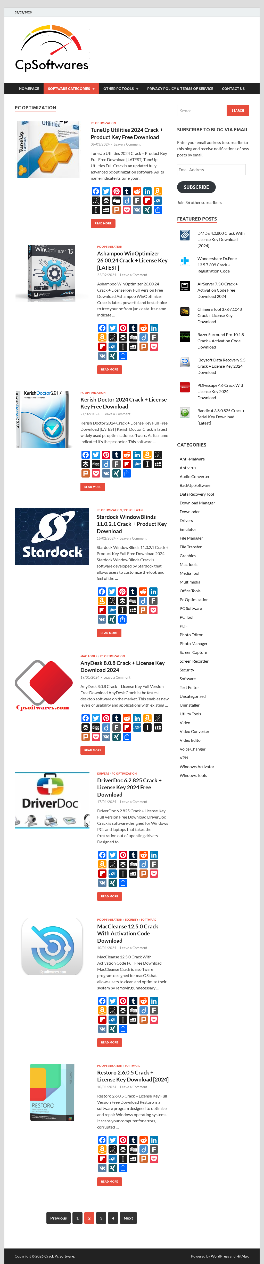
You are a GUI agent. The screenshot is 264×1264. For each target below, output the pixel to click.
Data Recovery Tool (197, 493)
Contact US (233, 89)
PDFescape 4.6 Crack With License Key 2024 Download (220, 391)
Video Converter (194, 731)
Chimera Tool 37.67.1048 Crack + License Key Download (219, 315)
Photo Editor (191, 634)
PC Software (134, 510)
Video (185, 722)
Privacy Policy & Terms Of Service (180, 89)
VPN (184, 757)
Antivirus (188, 467)
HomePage (29, 89)
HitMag (242, 1256)
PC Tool (186, 617)
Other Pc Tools (118, 89)
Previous (58, 1217)
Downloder (190, 511)
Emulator (188, 529)
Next (128, 1217)
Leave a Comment (127, 144)
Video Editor (191, 740)
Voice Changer (192, 748)
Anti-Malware (192, 458)
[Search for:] (213, 110)
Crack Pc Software (59, 1256)
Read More (101, 222)
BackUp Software (195, 485)
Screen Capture (193, 652)
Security (131, 919)
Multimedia (190, 581)
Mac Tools (88, 656)
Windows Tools (193, 775)
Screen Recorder (194, 661)
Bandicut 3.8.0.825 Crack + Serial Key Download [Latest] (221, 416)
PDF (184, 625)
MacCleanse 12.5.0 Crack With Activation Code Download (127, 933)
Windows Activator (197, 766)
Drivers (103, 773)
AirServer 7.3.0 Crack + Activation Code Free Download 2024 (217, 290)
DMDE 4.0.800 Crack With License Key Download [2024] (221, 239)
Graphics (188, 555)
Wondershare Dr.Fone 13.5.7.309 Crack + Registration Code (217, 264)
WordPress (220, 1256)
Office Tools (190, 590)
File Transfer (191, 546)
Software (148, 919)
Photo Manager (194, 643)
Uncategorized (193, 696)
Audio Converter (195, 476)
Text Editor (189, 687)
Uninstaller (190, 704)
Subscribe (196, 187)
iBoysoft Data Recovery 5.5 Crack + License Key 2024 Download (221, 366)
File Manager (191, 537)
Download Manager (197, 502)
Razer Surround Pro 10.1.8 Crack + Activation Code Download (220, 340)
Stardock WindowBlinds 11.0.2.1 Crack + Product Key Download (132, 523)
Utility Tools (190, 713)
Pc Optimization (103, 123)
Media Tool (189, 573)
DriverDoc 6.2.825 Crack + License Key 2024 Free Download (129, 787)
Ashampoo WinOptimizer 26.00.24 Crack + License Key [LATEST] (132, 260)
